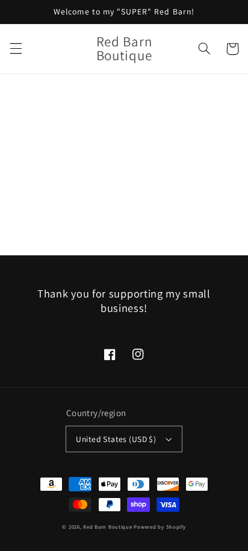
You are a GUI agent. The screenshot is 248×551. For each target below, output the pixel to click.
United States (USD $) (116, 439)
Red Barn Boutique (107, 527)
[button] (15, 49)
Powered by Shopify (159, 527)
